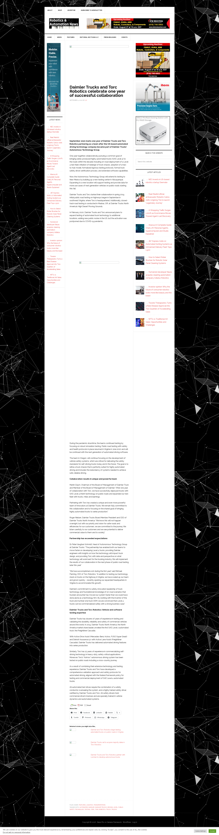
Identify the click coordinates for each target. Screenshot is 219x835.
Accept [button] (212, 831)
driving (110, 807)
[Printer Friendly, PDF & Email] (81, 705)
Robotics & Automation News (64, 23)
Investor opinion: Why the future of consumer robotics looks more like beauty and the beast (54, 246)
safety (72, 809)
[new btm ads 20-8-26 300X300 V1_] (153, 76)
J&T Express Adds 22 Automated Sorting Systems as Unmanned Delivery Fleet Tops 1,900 (54, 198)
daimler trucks (101, 807)
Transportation (99, 805)
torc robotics (100, 809)
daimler (91, 807)
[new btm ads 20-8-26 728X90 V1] (128, 27)
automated (84, 807)
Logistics (89, 805)
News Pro (100, 822)
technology (79, 809)
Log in (134, 822)
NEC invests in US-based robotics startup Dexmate (54, 129)
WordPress (127, 822)
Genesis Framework (114, 822)
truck (108, 809)
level (116, 807)
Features (82, 805)
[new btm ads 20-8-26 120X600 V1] (54, 111)
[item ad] (153, 110)
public (120, 807)
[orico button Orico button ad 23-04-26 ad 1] (153, 144)
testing (87, 809)
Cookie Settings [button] (200, 831)
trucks (114, 809)
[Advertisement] (99, 120)
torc (92, 809)
